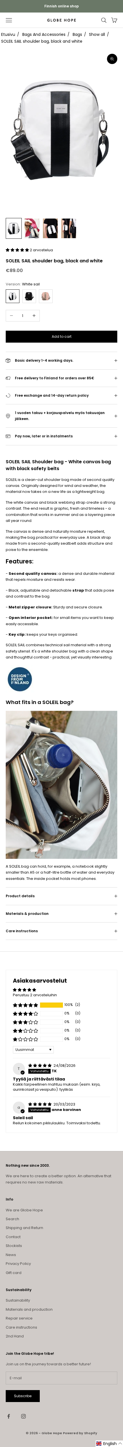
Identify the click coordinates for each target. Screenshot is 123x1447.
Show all (97, 34)
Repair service (19, 1318)
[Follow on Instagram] (23, 1416)
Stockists (14, 1245)
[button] (18, 250)
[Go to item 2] (32, 228)
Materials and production (29, 1309)
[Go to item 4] (69, 228)
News (11, 1254)
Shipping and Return (24, 1227)
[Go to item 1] (14, 228)
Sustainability (18, 1300)
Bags (77, 34)
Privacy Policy (18, 1263)
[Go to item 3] (50, 228)
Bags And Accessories (44, 34)
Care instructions (21, 1327)
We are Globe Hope (24, 1210)
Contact (13, 1237)
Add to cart (62, 336)
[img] (40, 1065)
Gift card (13, 1272)
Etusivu (8, 34)
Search (12, 1219)
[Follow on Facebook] (8, 1416)
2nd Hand (15, 1336)
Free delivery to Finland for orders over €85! (61, 6)
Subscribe (22, 1396)
